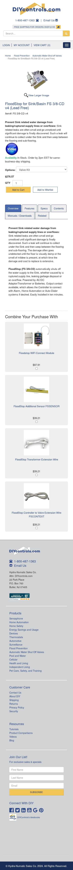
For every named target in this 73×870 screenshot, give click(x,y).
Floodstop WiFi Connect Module (36, 353)
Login (6, 45)
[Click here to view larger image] (36, 80)
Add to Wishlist (45, 189)
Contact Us (15, 692)
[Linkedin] (23, 810)
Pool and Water (17, 655)
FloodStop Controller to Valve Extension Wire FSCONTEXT (36, 514)
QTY (7, 183)
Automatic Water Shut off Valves (47, 55)
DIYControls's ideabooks (28, 817)
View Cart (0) (42, 45)
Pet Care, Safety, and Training (25, 670)
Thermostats (16, 637)
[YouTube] (29, 810)
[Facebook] (12, 810)
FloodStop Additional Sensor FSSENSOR (37, 406)
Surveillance (15, 644)
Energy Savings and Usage (24, 629)
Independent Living (19, 667)
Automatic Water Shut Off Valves (26, 652)
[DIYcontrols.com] (36, 9)
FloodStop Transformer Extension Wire (36, 459)
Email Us (48, 20)
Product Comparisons (21, 733)
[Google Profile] (35, 810)
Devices (13, 633)
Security (13, 711)
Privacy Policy (16, 707)
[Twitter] (18, 810)
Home (8, 55)
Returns (13, 703)
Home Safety (16, 626)
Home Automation (19, 622)
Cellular (13, 659)
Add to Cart (18, 189)
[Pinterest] (41, 810)
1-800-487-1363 (25, 20)
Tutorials (14, 729)
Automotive (15, 640)
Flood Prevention (22, 55)
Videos (13, 736)
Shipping (14, 700)
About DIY (14, 696)
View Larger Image (38, 95)
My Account (22, 45)
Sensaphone (16, 618)
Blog (11, 740)
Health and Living (18, 663)
